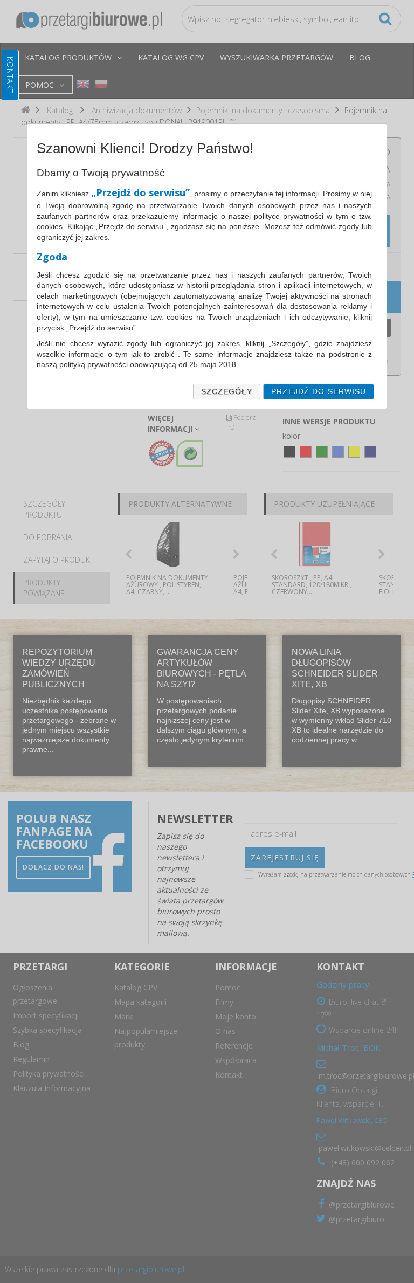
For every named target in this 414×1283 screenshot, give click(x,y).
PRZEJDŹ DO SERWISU (318, 391)
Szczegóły (226, 391)
